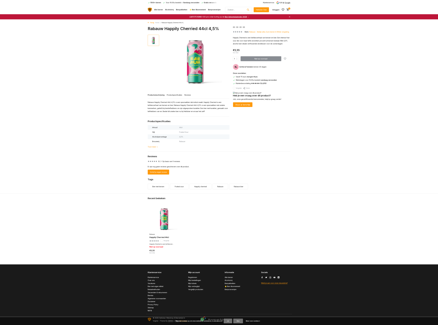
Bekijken (174, 253)
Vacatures (151, 283)
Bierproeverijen (214, 10)
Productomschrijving (156, 95)
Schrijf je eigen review (158, 172)
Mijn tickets (192, 283)
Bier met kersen (158, 187)
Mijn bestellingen (194, 280)
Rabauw (252, 32)
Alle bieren (158, 10)
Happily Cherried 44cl (159, 237)
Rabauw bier (238, 187)
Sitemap (151, 308)
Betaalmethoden (154, 289)
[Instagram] (270, 277)
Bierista (150, 295)
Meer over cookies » (253, 321)
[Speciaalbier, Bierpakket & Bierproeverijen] (150, 9)
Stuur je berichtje (242, 105)
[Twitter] (266, 277)
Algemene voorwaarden (157, 298)
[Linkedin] (278, 277)
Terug (152, 22)
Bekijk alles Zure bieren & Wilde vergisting (273, 32)
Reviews (187, 95)
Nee (238, 321)
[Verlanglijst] (283, 9)
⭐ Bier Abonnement (198, 10)
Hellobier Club (261, 10)
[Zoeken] (248, 10)
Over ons (151, 280)
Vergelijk (239, 88)
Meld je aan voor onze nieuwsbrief (274, 283)
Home (157, 22)
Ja (228, 321)
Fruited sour (179, 187)
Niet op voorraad (260, 59)
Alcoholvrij (169, 10)
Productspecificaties (174, 95)
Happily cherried (200, 187)
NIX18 (150, 311)
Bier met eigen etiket (155, 286)
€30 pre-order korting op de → (219, 17)
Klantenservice (268, 3)
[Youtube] (274, 277)
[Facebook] (262, 277)
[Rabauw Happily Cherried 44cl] (164, 219)
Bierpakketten (181, 10)
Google (287, 3)
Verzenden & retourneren (157, 292)
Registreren (192, 277)
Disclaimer (151, 301)
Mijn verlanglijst (194, 286)
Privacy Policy (153, 305)
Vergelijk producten (195, 289)
